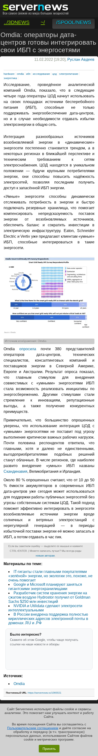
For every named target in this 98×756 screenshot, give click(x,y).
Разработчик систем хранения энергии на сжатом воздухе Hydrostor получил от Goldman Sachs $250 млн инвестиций (49, 597)
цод (54, 73)
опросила (27, 349)
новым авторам (45, 555)
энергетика (10, 78)
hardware (9, 73)
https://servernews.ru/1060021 (44, 692)
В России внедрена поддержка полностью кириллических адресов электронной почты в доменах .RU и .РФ (48, 618)
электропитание (68, 73)
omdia (20, 73)
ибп (28, 73)
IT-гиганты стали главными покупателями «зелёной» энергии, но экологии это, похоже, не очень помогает (50, 576)
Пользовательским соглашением (32, 728)
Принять (49, 749)
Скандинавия (15, 471)
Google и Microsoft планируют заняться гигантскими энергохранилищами (45, 586)
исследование (41, 73)
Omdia (19, 684)
